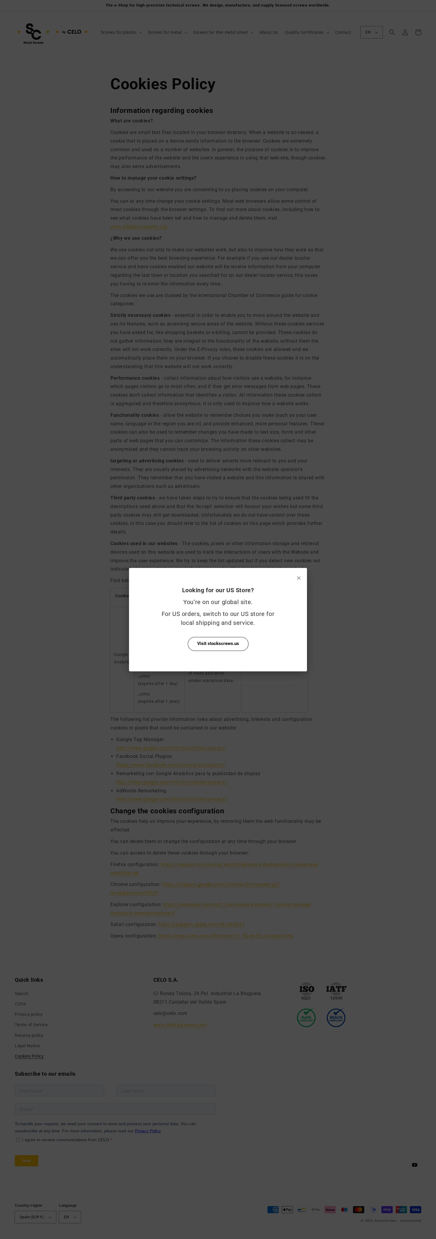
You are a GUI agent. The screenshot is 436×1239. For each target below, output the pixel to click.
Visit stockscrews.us (218, 643)
